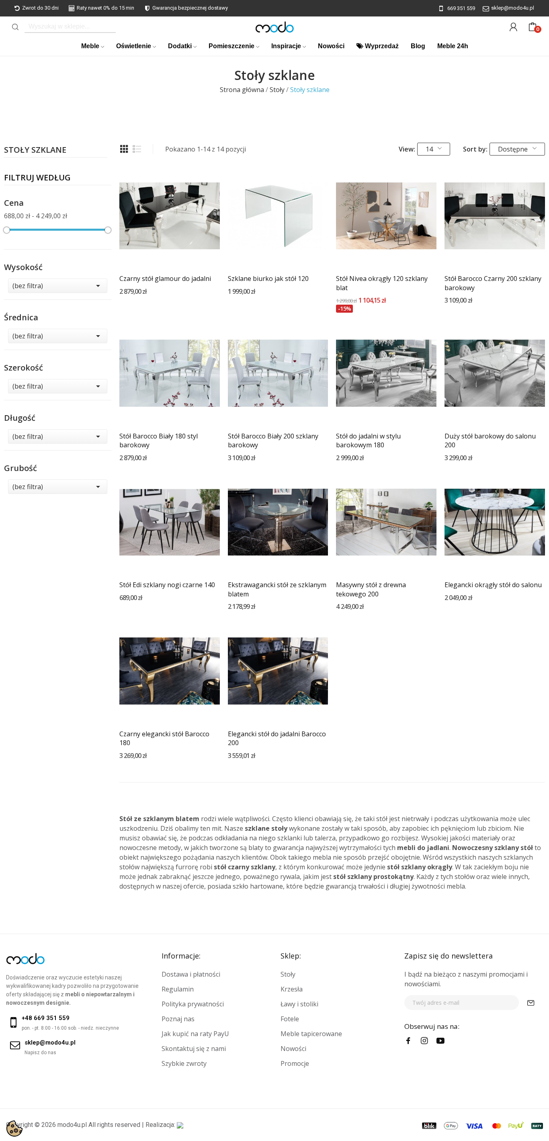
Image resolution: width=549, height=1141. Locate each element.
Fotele (290, 1018)
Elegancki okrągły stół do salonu (493, 584)
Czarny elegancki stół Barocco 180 (164, 738)
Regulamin (178, 989)
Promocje (295, 1063)
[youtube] (440, 1041)
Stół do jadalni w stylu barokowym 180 (368, 440)
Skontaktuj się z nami (194, 1048)
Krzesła (292, 989)
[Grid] (124, 149)
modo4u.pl (72, 1125)
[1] (531, 1002)
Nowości (293, 1048)
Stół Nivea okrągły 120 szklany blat (382, 283)
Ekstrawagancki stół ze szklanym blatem (277, 589)
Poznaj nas (178, 1018)
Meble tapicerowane (311, 1033)
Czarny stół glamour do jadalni (165, 278)
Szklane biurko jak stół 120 (268, 278)
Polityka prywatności (193, 1004)
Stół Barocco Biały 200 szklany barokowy (273, 440)
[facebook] (408, 1041)
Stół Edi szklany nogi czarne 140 (167, 584)
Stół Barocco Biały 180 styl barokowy (158, 440)
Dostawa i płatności (191, 974)
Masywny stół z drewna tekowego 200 (371, 589)
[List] (137, 149)
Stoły (288, 974)
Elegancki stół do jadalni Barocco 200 (277, 738)
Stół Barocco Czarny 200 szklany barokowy (493, 283)
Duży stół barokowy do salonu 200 (490, 440)
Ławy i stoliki (299, 1004)
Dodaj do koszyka (169, 251)
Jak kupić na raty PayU (195, 1033)
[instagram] (424, 1041)
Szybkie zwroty (184, 1063)
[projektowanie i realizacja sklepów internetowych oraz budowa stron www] (180, 1125)
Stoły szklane (35, 150)
